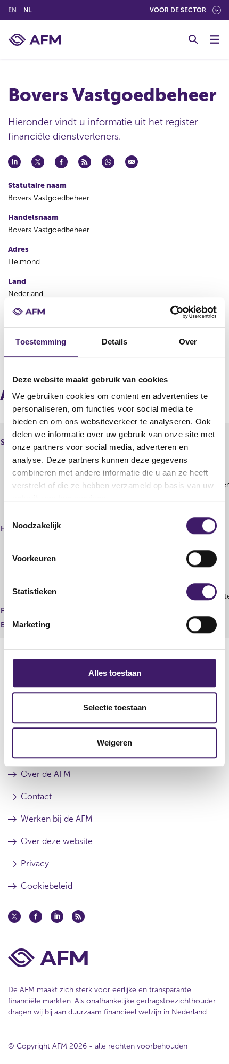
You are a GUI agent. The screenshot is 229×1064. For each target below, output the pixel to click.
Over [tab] (188, 341)
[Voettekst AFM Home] (114, 957)
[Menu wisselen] (214, 39)
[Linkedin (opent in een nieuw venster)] (57, 916)
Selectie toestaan (114, 707)
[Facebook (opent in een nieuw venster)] (35, 916)
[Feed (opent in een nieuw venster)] (78, 916)
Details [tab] (115, 341)
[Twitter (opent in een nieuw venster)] (14, 916)
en (12, 10)
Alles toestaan (114, 672)
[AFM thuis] (34, 40)
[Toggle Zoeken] (193, 39)
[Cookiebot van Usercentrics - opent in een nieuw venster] (170, 312)
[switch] (201, 558)
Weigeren (114, 742)
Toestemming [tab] (40, 341)
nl (27, 10)
